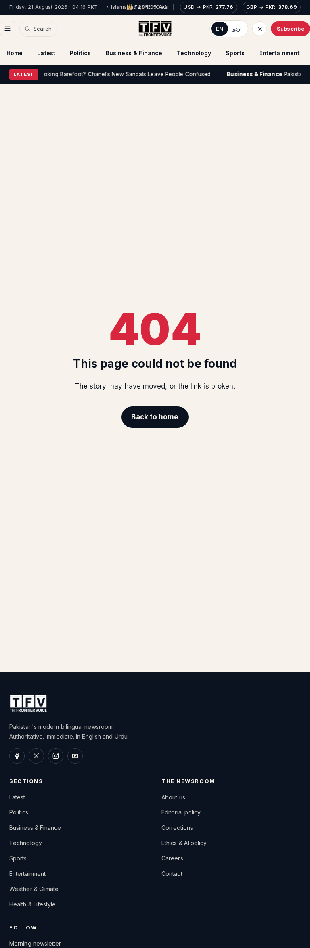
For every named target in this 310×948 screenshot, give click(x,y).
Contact (171, 873)
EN (219, 28)
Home (14, 53)
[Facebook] (17, 756)
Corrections (177, 827)
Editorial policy (181, 812)
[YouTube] (75, 756)
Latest (46, 53)
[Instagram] (55, 756)
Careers (172, 858)
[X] (36, 756)
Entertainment (279, 53)
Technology (194, 53)
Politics (80, 53)
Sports (235, 53)
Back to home (154, 417)
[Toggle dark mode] (259, 28)
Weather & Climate (34, 888)
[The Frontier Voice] (155, 28)
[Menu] (7, 28)
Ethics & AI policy (184, 842)
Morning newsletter (35, 943)
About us (173, 797)
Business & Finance (134, 53)
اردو (237, 28)
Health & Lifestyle (32, 904)
